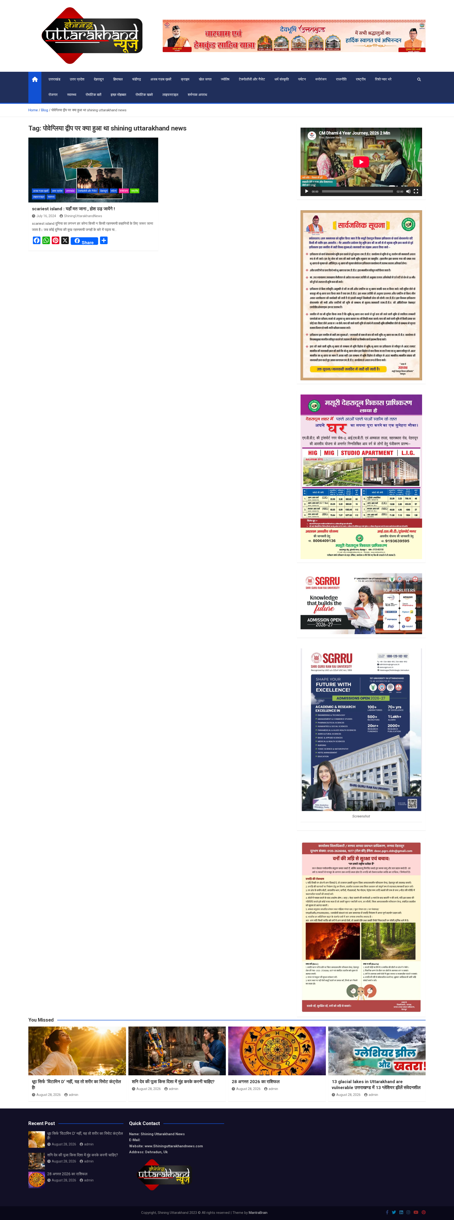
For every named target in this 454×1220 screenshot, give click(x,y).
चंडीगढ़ (136, 79)
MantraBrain (258, 1213)
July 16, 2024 (46, 216)
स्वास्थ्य (71, 95)
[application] (361, 162)
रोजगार (53, 95)
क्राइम (185, 79)
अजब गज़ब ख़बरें (160, 79)
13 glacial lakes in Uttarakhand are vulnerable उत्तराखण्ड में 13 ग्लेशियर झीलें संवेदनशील (376, 1084)
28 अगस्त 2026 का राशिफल (255, 1081)
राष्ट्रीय (361, 79)
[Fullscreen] (416, 191)
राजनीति (341, 79)
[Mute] (408, 191)
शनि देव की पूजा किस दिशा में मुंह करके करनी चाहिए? (173, 1081)
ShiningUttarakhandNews (83, 216)
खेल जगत (205, 79)
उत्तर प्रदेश (77, 79)
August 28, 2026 (48, 1095)
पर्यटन (302, 79)
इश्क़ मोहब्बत (118, 95)
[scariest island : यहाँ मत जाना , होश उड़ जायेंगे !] (93, 170)
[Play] (306, 191)
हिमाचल (118, 79)
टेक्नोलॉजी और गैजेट (252, 79)
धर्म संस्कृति (282, 79)
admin (73, 1095)
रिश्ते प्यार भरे (383, 79)
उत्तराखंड (54, 79)
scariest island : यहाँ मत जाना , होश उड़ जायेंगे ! (73, 208)
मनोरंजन (321, 79)
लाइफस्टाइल (170, 95)
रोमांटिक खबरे (144, 95)
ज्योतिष (225, 79)
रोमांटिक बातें (93, 95)
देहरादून (99, 79)
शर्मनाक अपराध (197, 95)
